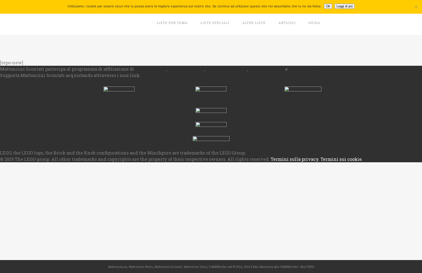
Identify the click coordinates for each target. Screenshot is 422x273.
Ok (328, 6)
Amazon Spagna (266, 69)
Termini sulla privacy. (295, 159)
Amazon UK (302, 69)
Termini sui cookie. (341, 159)
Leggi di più (345, 6)
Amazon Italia (150, 69)
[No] (415, 6)
